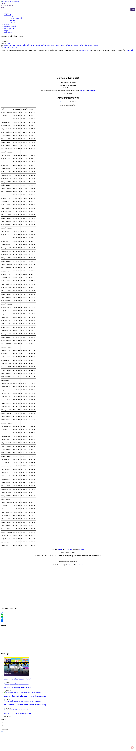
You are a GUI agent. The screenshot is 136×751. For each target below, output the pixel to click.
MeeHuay (69, 549)
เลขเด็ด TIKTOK (43, 747)
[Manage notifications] (132, 747)
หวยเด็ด (26, 743)
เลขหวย (41, 743)
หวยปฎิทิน (51, 747)
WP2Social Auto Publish (62, 749)
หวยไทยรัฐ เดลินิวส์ (85, 50)
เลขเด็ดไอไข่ (113, 745)
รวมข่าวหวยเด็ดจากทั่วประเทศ (53, 745)
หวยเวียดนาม (92, 90)
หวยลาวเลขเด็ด (99, 743)
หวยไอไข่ (64, 745)
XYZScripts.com (75, 749)
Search (2, 7)
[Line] (68, 615)
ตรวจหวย (61, 565)
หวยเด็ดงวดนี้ (129, 50)
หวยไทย (21, 743)
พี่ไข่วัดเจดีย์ (113, 743)
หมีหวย (60, 549)
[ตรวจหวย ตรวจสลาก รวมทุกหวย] (2, 731)
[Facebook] (68, 613)
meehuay (81, 549)
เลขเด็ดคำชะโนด (32, 745)
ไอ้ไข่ (18, 747)
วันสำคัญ (89, 745)
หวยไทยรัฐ (16, 743)
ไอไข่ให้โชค (29, 747)
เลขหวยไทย (66, 743)
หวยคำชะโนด (120, 743)
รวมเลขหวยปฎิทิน (17, 745)
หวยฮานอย (95, 745)
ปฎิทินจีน (35, 747)
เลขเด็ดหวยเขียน (121, 745)
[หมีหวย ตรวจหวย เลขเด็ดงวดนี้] (10, 1)
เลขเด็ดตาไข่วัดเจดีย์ (104, 745)
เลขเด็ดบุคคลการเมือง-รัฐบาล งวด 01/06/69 (17, 687)
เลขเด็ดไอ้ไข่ (40, 745)
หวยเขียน (24, 745)
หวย (29, 743)
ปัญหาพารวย (82, 743)
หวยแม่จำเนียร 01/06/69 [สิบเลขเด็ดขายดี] (17, 713)
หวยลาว (76, 743)
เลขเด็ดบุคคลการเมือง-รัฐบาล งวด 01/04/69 (17, 679)
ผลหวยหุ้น (82, 90)
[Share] (68, 621)
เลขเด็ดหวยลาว (90, 743)
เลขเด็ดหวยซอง (58, 743)
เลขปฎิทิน (70, 745)
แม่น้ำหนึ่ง (83, 745)
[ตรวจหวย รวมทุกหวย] (1, 731)
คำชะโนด (106, 743)
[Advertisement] (68, 64)
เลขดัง (72, 743)
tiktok (15, 747)
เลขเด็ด (52, 743)
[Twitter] (68, 618)
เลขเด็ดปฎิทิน (76, 745)
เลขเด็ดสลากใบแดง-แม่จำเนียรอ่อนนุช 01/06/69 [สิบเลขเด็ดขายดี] (25, 696)
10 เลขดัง (23, 747)
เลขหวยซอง (46, 743)
